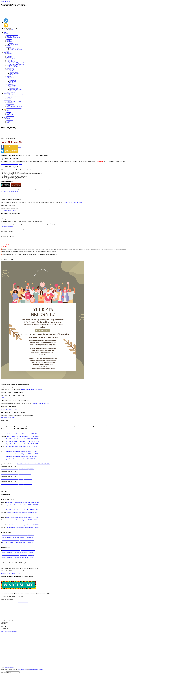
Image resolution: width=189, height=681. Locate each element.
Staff (7, 51)
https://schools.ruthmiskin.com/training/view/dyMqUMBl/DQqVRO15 (22, 502)
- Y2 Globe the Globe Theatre (8, 417)
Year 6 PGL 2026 (10, 92)
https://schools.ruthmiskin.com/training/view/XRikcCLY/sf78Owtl (21, 446)
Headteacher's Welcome (12, 35)
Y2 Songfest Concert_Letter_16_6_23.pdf (72, 202)
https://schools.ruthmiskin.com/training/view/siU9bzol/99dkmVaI (20, 459)
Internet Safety (9, 84)
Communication (10, 69)
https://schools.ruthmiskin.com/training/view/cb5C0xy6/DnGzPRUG (22, 436)
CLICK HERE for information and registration (11, 164)
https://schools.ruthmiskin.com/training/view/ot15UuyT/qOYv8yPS (17, 537)
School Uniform (10, 68)
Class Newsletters (13, 72)
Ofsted (8, 40)
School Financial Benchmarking (13, 108)
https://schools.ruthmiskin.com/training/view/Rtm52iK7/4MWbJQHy (22, 451)
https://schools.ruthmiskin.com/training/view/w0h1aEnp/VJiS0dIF (16, 474)
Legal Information (9, 667)
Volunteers (8, 121)
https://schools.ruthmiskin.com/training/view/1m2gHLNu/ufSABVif (16, 479)
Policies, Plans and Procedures (13, 101)
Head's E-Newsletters (14, 73)
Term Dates (9, 56)
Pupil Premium (9, 102)
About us (6, 33)
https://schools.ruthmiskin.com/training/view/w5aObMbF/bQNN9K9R (17, 469)
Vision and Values (10, 36)
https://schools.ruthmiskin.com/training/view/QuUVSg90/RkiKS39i (22, 520)
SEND (8, 105)
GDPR (8, 45)
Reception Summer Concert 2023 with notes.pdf (32, 389)
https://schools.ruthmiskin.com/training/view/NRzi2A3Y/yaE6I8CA (22, 438)
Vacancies (8, 113)
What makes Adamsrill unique (13, 37)
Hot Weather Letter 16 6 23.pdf (8, 210)
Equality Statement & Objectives (14, 106)
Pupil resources (10, 77)
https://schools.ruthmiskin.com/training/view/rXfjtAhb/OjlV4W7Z (18, 550)
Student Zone (12, 80)
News (5, 109)
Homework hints (13, 81)
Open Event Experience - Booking (14, 94)
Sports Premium (10, 104)
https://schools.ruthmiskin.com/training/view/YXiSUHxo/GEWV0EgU (22, 504)
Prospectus (9, 39)
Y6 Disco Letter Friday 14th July (9, 409)
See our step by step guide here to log (9, 191)
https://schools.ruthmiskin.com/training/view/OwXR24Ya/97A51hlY (22, 517)
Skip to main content (5, 1)
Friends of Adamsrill (11, 85)
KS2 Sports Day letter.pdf (7, 397)
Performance (9, 41)
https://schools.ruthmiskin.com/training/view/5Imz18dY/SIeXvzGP (22, 509)
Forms (7, 122)
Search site (3, 672)
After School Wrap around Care (16, 64)
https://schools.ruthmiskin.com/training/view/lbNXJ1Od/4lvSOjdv (21, 456)
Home (5, 32)
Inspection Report (13, 44)
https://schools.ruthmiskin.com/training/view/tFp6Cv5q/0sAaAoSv (17, 542)
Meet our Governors (14, 48)
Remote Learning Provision (15, 89)
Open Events (7, 93)
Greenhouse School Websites (36, 669)
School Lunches (10, 60)
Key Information (7, 100)
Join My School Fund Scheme (13, 66)
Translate (14, 29)
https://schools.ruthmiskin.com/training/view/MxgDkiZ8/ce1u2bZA (16, 484)
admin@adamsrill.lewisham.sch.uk (9, 631)
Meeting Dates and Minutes (15, 49)
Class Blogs (12, 70)
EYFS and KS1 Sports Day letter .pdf (40, 403)
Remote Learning (10, 86)
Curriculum (6, 52)
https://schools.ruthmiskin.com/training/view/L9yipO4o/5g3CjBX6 (21, 512)
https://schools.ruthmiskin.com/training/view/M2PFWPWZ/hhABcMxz (22, 527)
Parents (5, 55)
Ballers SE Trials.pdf (23, 602)
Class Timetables (13, 90)
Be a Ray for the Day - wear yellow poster (11, 573)
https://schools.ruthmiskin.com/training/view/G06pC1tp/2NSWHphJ (18, 540)
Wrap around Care (10, 61)
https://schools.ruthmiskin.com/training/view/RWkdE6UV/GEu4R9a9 (18, 552)
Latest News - (9, 110)
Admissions (9, 57)
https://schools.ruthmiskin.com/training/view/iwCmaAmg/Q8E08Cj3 (23, 525)
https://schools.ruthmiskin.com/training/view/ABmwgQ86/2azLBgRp (18, 535)
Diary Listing (12, 74)
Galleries (8, 98)
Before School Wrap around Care (17, 62)
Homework (12, 78)
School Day (9, 76)
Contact (5, 117)
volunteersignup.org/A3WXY (8, 226)
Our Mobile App (10, 82)
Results (11, 43)
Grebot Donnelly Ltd (22, 669)
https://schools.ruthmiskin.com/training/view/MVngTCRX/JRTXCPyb (22, 441)
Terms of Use (9, 120)
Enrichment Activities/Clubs (13, 65)
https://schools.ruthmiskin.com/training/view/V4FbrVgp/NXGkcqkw (18, 555)
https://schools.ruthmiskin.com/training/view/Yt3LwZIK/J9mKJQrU (22, 443)
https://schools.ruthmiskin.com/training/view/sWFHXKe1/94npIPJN (22, 454)
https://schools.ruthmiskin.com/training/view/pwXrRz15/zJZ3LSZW (17, 557)
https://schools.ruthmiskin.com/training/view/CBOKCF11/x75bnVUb (33, 464)
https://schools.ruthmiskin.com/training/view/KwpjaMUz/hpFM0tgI (22, 433)
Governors (8, 47)
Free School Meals (10, 59)
